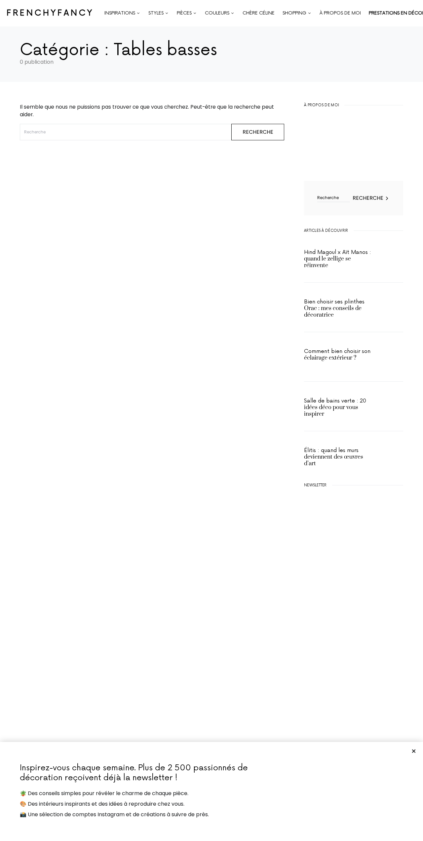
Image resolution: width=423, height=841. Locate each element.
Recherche (258, 132)
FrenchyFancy (50, 13)
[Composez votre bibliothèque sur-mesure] (353, 650)
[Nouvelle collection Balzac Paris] (353, 587)
